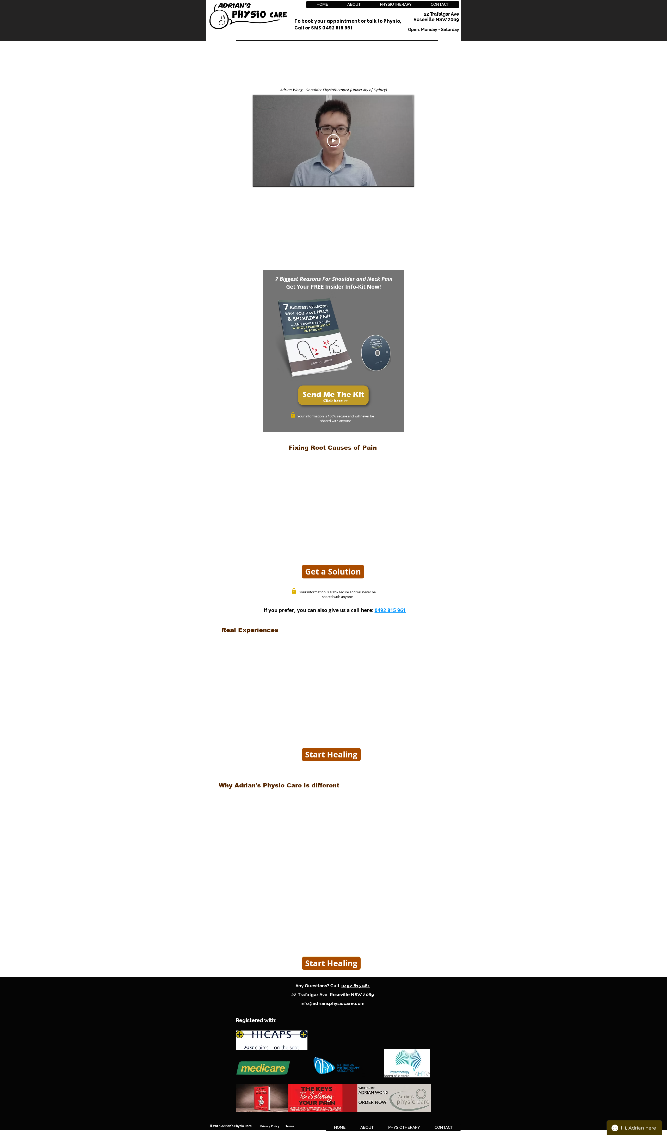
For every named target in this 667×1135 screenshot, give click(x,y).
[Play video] (333, 140)
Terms (290, 1126)
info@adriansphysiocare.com (332, 1003)
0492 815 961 (390, 610)
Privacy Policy (273, 1126)
